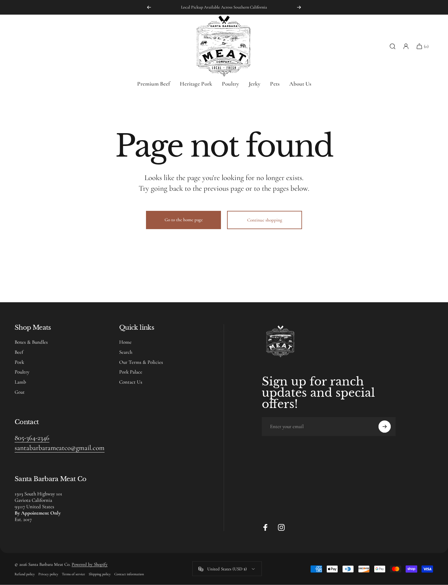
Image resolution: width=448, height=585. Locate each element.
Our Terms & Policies (141, 362)
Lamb (20, 382)
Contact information (129, 574)
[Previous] (149, 7)
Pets (274, 83)
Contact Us (130, 382)
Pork (19, 362)
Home (125, 342)
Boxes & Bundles (31, 342)
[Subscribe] (385, 426)
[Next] (299, 7)
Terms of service (73, 574)
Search (125, 352)
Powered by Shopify (90, 564)
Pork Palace (130, 372)
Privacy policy (48, 574)
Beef (19, 352)
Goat (20, 392)
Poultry (230, 83)
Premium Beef (153, 83)
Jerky (254, 83)
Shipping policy (100, 574)
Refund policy (25, 574)
